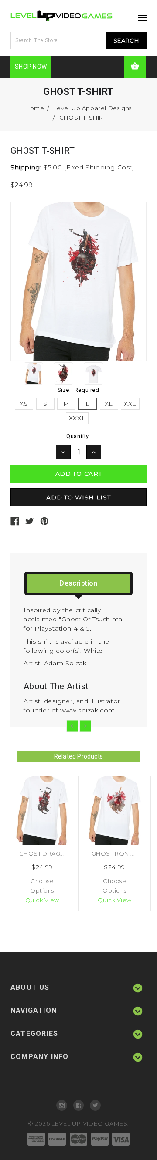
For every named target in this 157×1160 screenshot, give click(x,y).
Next (85, 726)
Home (34, 108)
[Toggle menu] (140, 15)
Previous (72, 726)
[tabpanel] (42, 843)
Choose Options (42, 885)
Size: (78, 390)
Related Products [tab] (78, 756)
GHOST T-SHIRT (83, 117)
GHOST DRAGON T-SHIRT (57, 853)
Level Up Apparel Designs (92, 108)
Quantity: (78, 436)
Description (78, 583)
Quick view (42, 900)
